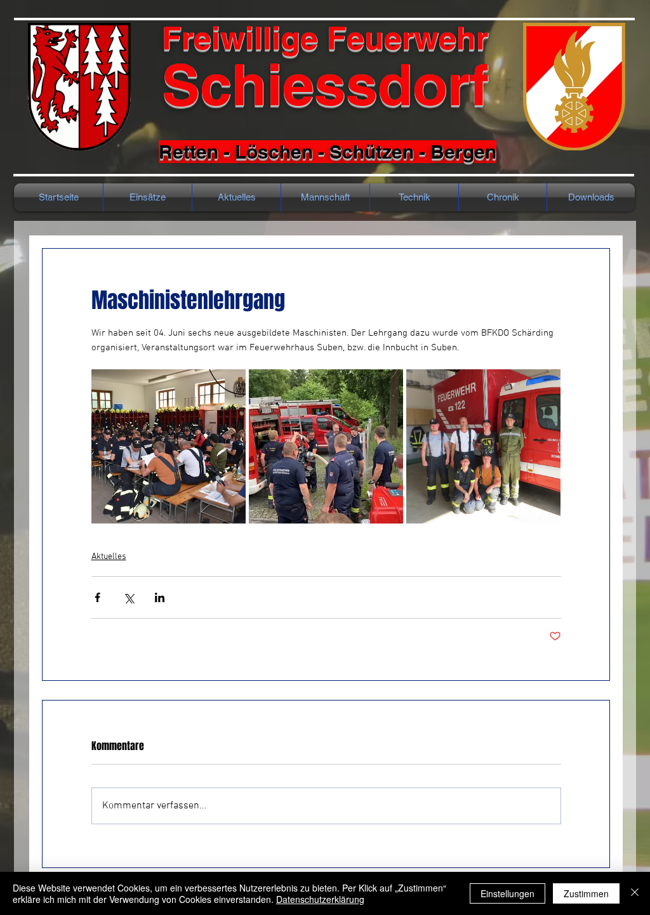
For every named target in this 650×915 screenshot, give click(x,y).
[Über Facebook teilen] (97, 597)
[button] (503, 197)
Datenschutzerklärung (320, 899)
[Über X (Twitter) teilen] (129, 597)
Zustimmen (586, 893)
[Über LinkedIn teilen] (160, 597)
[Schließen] (634, 893)
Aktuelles (108, 556)
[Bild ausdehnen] (168, 446)
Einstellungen (507, 893)
